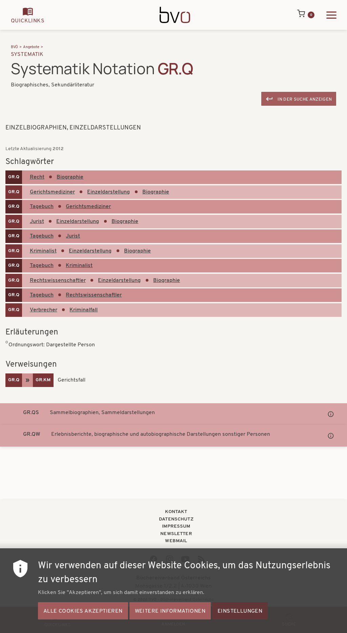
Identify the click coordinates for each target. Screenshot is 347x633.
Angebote (31, 47)
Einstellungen (240, 611)
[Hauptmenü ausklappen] (331, 15)
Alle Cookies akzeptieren (83, 611)
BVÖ (14, 47)
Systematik (27, 54)
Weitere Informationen (170, 611)
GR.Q (13, 177)
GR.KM (43, 380)
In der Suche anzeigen (305, 99)
